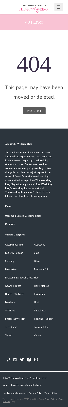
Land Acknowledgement (15, 393)
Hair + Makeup (41, 285)
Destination (11, 269)
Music (37, 302)
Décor (37, 261)
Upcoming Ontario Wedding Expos (23, 215)
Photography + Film (15, 318)
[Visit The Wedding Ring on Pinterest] (8, 360)
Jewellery (10, 302)
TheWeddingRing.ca (17, 192)
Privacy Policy (36, 393)
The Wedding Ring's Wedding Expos (28, 186)
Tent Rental (11, 327)
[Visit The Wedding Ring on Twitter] (22, 360)
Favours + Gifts (42, 269)
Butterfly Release (14, 252)
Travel (8, 335)
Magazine (10, 224)
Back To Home (34, 111)
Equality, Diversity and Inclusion (26, 385)
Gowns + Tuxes (13, 285)
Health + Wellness (14, 294)
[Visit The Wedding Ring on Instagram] (36, 360)
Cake (36, 252)
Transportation (41, 327)
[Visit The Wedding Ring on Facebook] (29, 360)
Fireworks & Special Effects (19, 277)
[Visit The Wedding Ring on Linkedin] (14, 360)
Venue (37, 335)
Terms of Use (51, 393)
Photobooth (40, 310)
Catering (9, 261)
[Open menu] (58, 7)
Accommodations (14, 244)
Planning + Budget (43, 318)
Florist (37, 277)
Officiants (10, 310)
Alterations (39, 244)
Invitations (39, 294)
